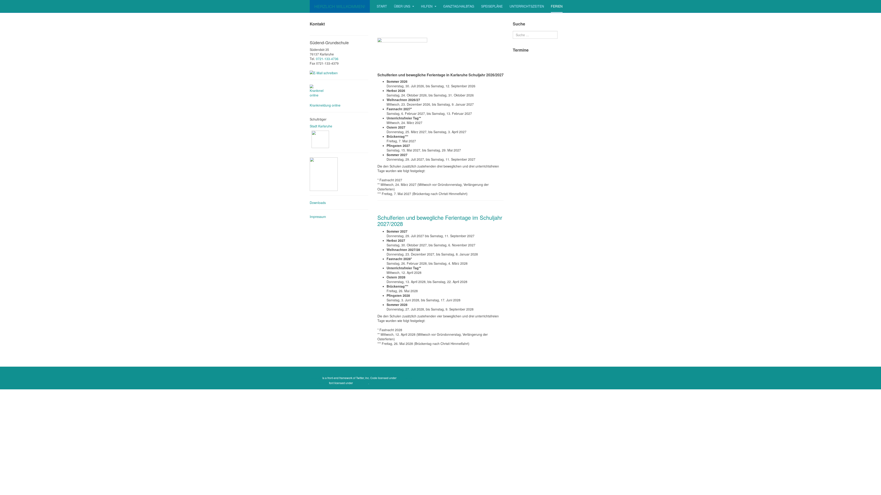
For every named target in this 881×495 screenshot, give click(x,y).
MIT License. (405, 378)
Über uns (402, 6)
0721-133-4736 (327, 58)
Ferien (557, 6)
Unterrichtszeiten (527, 6)
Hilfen (427, 6)
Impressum (318, 216)
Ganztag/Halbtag (458, 6)
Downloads (318, 202)
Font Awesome (319, 383)
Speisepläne (492, 6)
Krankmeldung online (325, 105)
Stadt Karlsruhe (321, 126)
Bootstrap (316, 378)
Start (382, 6)
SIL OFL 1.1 (361, 383)
